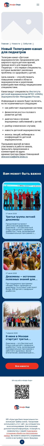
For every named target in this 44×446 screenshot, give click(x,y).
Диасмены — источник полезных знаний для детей (21, 278)
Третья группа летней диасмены (20, 218)
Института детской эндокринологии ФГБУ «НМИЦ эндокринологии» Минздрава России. (22, 94)
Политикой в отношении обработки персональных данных (21, 433)
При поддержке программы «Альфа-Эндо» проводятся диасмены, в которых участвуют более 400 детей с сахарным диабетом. (21, 287)
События (27, 44)
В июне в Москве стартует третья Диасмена (17, 338)
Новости (16, 44)
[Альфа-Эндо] (12, 5)
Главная (5, 44)
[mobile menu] (38, 5)
